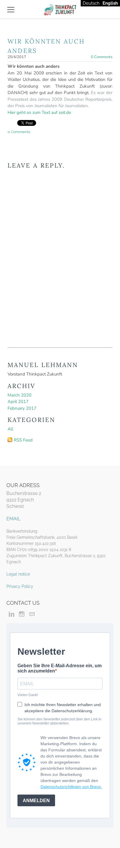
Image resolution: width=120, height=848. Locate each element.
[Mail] (32, 614)
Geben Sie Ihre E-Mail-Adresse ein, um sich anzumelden (59, 668)
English (110, 3)
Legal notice (18, 574)
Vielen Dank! (27, 695)
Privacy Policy (19, 586)
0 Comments (101, 57)
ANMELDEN (36, 800)
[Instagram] (21, 614)
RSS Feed (23, 440)
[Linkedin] (11, 614)
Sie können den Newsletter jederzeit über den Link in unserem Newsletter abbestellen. (59, 721)
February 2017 (22, 408)
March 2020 (19, 395)
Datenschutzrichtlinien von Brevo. (71, 786)
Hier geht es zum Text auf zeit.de (39, 112)
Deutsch (91, 3)
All (10, 429)
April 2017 (18, 401)
